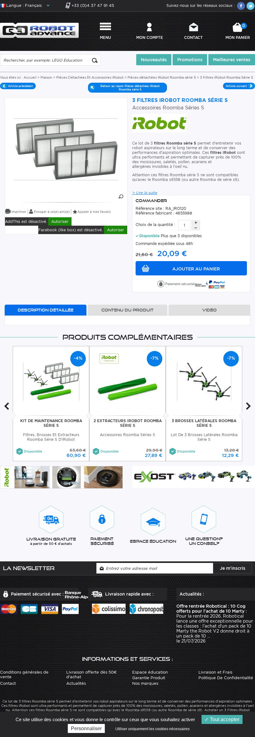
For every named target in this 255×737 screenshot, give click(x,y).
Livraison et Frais (215, 672)
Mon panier (237, 31)
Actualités (76, 683)
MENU (105, 37)
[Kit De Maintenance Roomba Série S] (51, 381)
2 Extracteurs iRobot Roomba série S (128, 423)
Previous (6, 406)
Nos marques (145, 683)
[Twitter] (250, 6)
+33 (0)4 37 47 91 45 (93, 5)
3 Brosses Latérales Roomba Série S (204, 423)
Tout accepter (224, 719)
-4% (78, 358)
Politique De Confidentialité (225, 677)
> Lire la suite (144, 192)
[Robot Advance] (39, 30)
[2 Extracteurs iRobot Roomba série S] (127, 381)
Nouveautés (154, 59)
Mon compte (149, 37)
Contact (193, 37)
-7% (155, 358)
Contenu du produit (127, 310)
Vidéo (209, 310)
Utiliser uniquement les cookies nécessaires (152, 729)
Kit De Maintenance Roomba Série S (51, 423)
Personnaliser (86, 728)
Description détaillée (45, 310)
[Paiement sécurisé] (191, 283)
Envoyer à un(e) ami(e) (52, 212)
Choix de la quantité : (155, 224)
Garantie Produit (148, 677)
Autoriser (59, 221)
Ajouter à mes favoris (94, 212)
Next (248, 406)
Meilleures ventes (231, 59)
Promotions (189, 59)
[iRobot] (159, 122)
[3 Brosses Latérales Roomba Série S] (204, 381)
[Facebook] (241, 6)
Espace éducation (150, 672)
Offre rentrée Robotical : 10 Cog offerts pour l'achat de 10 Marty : (211, 609)
